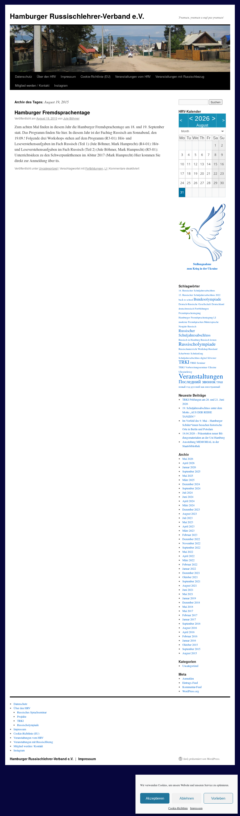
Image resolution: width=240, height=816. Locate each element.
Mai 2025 (187, 475)
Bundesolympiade (207, 299)
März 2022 (188, 560)
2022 (218, 295)
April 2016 (188, 632)
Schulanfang (197, 353)
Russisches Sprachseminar (32, 712)
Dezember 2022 (191, 539)
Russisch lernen (208, 339)
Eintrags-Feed (190, 683)
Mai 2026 (187, 458)
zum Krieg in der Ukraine (202, 269)
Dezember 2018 (191, 602)
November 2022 (191, 543)
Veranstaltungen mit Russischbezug (179, 76)
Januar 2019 (189, 598)
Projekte (21, 716)
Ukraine (212, 367)
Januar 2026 (189, 467)
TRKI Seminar (197, 362)
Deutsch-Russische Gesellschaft (195, 304)
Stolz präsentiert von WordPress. (201, 759)
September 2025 (191, 471)
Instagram (61, 85)
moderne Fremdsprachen (191, 322)
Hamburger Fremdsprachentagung (196, 317)
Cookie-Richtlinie (178, 808)
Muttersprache (211, 322)
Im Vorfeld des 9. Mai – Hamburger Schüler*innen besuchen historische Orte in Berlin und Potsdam (202, 425)
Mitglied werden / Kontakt (32, 85)
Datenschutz (23, 76)
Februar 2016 (189, 636)
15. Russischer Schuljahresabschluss (197, 295)
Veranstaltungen (201, 375)
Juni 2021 (187, 590)
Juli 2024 (187, 492)
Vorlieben (218, 798)
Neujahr (183, 326)
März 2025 (188, 480)
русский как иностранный (205, 386)
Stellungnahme (202, 264)
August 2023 (189, 513)
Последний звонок (197, 381)
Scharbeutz (184, 353)
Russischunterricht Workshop (193, 349)
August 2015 (189, 653)
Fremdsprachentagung (190, 313)
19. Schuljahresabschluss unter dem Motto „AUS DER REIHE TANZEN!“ (202, 412)
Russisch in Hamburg (189, 339)
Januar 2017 (189, 619)
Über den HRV (46, 76)
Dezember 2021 (191, 573)
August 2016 (189, 628)
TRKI (184, 362)
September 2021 (191, 581)
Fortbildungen (94, 168)
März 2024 (188, 505)
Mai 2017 (187, 611)
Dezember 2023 (191, 509)
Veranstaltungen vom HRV (133, 76)
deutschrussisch (186, 308)
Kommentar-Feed (192, 687)
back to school (186, 299)
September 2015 (191, 649)
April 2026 (188, 463)
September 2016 (191, 623)
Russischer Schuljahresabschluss (194, 333)
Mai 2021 (187, 594)
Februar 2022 (189, 564)
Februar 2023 (189, 535)
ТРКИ (219, 382)
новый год (184, 386)
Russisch (192, 326)
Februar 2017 (189, 615)
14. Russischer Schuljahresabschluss (197, 290)
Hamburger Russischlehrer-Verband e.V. (77, 16)
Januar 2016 (189, 640)
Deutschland (218, 304)
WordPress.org (190, 691)
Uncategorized (48, 168)
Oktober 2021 (190, 577)
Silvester (211, 358)
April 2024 (188, 501)
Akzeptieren (155, 798)
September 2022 (191, 547)
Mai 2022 (187, 551)
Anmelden (188, 678)
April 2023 (188, 526)
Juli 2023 (187, 518)
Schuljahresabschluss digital (193, 358)
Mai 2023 (187, 522)
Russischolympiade (197, 344)
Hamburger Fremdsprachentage (52, 112)
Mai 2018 (187, 606)
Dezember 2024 (191, 484)
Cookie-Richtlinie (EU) (95, 76)
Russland (212, 349)
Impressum (196, 808)
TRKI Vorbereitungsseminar (193, 367)
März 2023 (188, 530)
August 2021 (189, 585)
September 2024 (191, 488)
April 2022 (188, 556)
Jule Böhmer (71, 118)
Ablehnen (187, 798)
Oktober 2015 (190, 644)
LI (106, 168)
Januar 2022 (189, 568)
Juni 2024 (187, 497)
